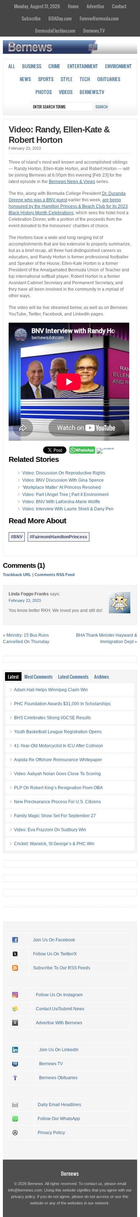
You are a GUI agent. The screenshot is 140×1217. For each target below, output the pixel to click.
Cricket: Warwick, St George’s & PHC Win (54, 843)
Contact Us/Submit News (60, 1008)
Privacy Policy (51, 1132)
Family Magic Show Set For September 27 (55, 815)
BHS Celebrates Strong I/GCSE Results (52, 717)
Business (31, 66)
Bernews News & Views (72, 181)
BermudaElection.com (55, 30)
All (11, 66)
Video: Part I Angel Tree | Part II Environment (65, 494)
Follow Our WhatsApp (59, 1118)
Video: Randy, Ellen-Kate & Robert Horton (59, 135)
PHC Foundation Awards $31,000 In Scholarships (62, 703)
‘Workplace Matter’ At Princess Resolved (61, 487)
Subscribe (31, 18)
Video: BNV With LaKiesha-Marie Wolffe (61, 501)
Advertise (95, 6)
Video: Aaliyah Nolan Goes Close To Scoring (57, 773)
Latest (13, 676)
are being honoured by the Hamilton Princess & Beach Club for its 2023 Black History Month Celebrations (68, 206)
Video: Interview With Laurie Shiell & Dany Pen (67, 508)
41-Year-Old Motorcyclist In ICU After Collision (58, 745)
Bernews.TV (94, 30)
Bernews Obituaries (58, 1077)
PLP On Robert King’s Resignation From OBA (58, 787)
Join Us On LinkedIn (59, 1049)
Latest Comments (73, 676)
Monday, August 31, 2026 (37, 6)
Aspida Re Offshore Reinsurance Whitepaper (58, 759)
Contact (119, 6)
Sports (45, 79)
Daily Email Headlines (59, 1104)
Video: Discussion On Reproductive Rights (63, 473)
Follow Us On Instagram (59, 994)
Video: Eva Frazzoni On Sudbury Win (50, 829)
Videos (66, 91)
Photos (44, 91)
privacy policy (23, 1196)
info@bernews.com (25, 1190)
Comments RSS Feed (54, 574)
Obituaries (108, 79)
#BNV (17, 536)
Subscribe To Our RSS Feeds (61, 967)
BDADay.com (60, 18)
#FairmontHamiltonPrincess (58, 536)
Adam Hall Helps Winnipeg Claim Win (51, 689)
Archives (101, 676)
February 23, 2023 (25, 600)
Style (67, 79)
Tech (85, 79)
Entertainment (82, 66)
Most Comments (38, 676)
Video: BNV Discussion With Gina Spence (63, 480)
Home (73, 6)
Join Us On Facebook (54, 939)
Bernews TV (51, 1063)
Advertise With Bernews (59, 1022)
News (25, 79)
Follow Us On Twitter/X (55, 953)
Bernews (70, 1173)
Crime (54, 66)
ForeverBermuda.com (99, 18)
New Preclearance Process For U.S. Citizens (57, 801)
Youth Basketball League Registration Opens (58, 731)
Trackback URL (17, 574)
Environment (118, 66)
